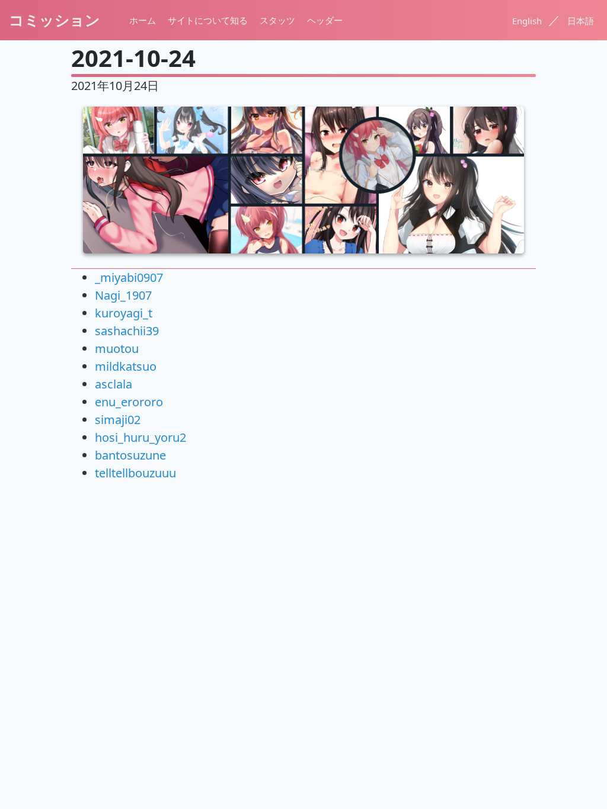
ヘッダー (325, 20)
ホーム (142, 20)
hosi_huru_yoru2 (140, 437)
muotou (117, 349)
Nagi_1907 (123, 295)
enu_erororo (129, 402)
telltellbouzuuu (135, 473)
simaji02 (117, 420)
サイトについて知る (208, 20)
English (528, 21)
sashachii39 (127, 331)
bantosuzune (130, 455)
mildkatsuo (125, 366)
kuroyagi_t (123, 313)
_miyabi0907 (129, 277)
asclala (113, 384)
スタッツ (277, 20)
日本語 (580, 21)
